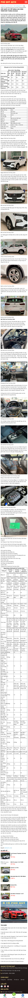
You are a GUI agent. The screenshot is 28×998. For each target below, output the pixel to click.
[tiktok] (7, 986)
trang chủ (3, 6)
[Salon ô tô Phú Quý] (9, 2)
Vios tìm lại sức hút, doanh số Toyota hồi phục (12, 961)
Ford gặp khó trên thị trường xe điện (10, 943)
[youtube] (5, 986)
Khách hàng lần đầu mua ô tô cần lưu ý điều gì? (12, 958)
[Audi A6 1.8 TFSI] (5, 870)
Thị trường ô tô (18, 6)
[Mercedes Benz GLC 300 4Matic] (5, 879)
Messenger (23, 997)
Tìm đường (5, 997)
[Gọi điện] (13, 995)
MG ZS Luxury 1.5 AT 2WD (17, 862)
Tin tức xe (16, 979)
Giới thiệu (9, 979)
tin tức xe (9, 6)
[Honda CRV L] (5, 887)
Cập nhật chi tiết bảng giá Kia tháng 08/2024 (12, 940)
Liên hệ (22, 979)
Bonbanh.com (8, 848)
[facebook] (2, 986)
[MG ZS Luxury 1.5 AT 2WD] (5, 862)
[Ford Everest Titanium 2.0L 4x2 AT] (5, 856)
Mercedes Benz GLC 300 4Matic (18, 876)
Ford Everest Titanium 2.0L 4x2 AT (18, 854)
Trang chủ (3, 979)
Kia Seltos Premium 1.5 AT (17, 893)
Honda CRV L (14, 885)
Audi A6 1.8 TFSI (15, 867)
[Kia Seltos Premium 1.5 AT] (5, 896)
